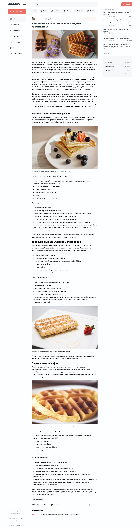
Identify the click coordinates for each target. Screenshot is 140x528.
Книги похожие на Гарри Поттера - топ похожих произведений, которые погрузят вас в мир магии (117, 22)
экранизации (109, 73)
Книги (92, 11)
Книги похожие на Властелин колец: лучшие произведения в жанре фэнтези (116, 45)
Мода (45, 11)
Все (35, 11)
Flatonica (18, 525)
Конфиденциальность (15, 513)
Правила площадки (14, 511)
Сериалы (57, 11)
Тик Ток (16, 36)
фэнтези (107, 70)
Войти (128, 4)
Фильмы (16, 24)
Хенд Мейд (17, 54)
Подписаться (90, 19)
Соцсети (16, 42)
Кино (68, 11)
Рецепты (16, 30)
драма (107, 59)
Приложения (18, 48)
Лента (15, 19)
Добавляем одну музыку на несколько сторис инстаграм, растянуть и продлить (116, 38)
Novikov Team (19, 518)
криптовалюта (109, 66)
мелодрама (108, 62)
